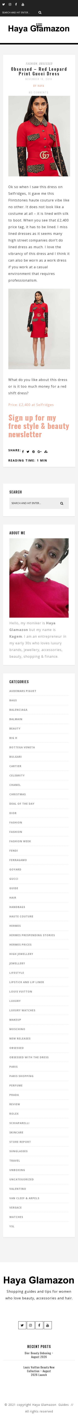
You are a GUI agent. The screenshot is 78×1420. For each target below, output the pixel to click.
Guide (13, 888)
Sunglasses (18, 1151)
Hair (12, 897)
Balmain (15, 719)
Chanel (15, 785)
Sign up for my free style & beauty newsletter (38, 425)
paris (13, 1066)
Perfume (16, 1085)
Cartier (15, 766)
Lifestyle (16, 973)
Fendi (13, 850)
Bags (13, 700)
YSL (12, 1226)
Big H (13, 738)
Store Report (20, 1142)
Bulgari (15, 757)
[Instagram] (12, 4)
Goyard (15, 869)
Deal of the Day (22, 803)
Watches (16, 1217)
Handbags (17, 907)
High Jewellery (21, 954)
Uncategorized (21, 1179)
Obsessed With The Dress (29, 1057)
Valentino (17, 1189)
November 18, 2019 (38, 79)
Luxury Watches (22, 1010)
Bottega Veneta (22, 747)
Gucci (13, 879)
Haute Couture (21, 916)
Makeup (15, 1020)
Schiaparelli (19, 1123)
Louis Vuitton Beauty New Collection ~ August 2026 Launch (39, 1371)
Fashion (31, 63)
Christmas (17, 794)
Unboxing (17, 1170)
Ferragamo (18, 860)
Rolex (14, 1113)
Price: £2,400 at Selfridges (31, 404)
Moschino (17, 1029)
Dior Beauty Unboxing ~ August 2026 (39, 1355)
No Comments (39, 92)
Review (14, 1104)
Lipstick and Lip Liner (26, 982)
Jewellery (17, 963)
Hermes (15, 926)
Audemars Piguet (22, 691)
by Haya (38, 85)
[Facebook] (18, 4)
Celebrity (17, 775)
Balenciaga (18, 710)
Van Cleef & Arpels (24, 1198)
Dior (13, 813)
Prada (14, 1095)
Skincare (16, 1132)
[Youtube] (25, 4)
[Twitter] (5, 4)
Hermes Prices (20, 944)
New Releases (20, 1038)
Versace (15, 1207)
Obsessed (45, 63)
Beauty (15, 728)
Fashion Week (20, 841)
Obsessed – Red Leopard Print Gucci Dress (39, 71)
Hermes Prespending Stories (32, 935)
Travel (14, 1160)
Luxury (15, 1001)
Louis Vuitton (20, 991)
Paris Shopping (21, 1076)
